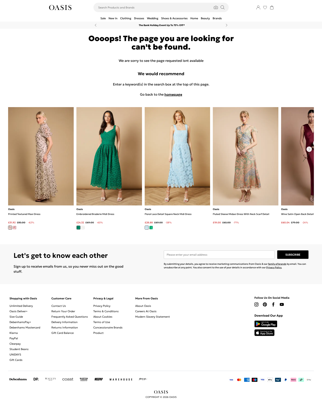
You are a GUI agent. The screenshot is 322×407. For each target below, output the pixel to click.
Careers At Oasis (146, 311)
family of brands (277, 263)
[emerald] (151, 227)
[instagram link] (256, 304)
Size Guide (16, 316)
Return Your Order (63, 311)
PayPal (13, 338)
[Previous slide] (95, 25)
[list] (161, 170)
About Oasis (143, 305)
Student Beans (19, 349)
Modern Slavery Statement (152, 316)
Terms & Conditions (106, 311)
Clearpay (15, 343)
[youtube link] (282, 304)
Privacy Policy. (274, 267)
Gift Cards (15, 360)
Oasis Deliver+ (18, 311)
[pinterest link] (265, 304)
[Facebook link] (273, 304)
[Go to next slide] (309, 149)
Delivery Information (64, 322)
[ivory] (10, 227)
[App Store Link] (265, 328)
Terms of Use (101, 322)
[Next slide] (226, 25)
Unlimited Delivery (21, 305)
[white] (83, 227)
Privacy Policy (101, 305)
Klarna (13, 333)
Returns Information (64, 327)
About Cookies (102, 316)
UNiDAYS (15, 354)
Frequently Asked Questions (69, 316)
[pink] (14, 227)
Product (98, 333)
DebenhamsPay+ (20, 322)
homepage (173, 94)
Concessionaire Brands (108, 327)
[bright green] (78, 227)
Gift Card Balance (62, 333)
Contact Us (58, 305)
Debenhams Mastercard (24, 327)
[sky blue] (147, 227)
